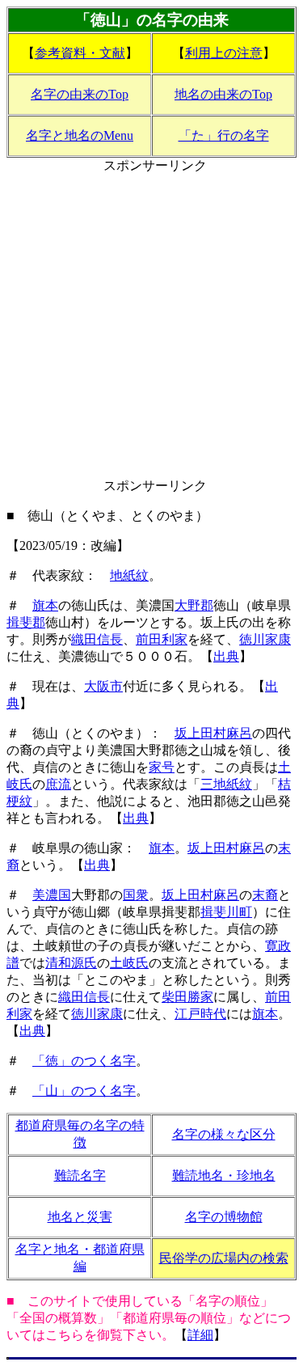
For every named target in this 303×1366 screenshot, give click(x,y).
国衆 (136, 895)
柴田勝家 (187, 997)
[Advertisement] (151, 326)
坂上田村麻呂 (213, 733)
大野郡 (194, 605)
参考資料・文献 (80, 53)
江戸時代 (200, 1014)
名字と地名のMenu (79, 135)
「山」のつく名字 (84, 1090)
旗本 (45, 605)
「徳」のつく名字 (84, 1061)
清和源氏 (71, 963)
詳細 (200, 1335)
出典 (226, 656)
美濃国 (51, 895)
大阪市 (103, 686)
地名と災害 (80, 1217)
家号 (162, 767)
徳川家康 (265, 639)
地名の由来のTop (223, 94)
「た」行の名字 (224, 135)
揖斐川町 (226, 912)
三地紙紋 (226, 784)
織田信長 (97, 639)
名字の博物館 (224, 1217)
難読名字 (80, 1175)
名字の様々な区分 (224, 1134)
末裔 (265, 895)
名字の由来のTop (79, 94)
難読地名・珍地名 (224, 1175)
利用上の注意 (224, 53)
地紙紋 (129, 575)
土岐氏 (129, 963)
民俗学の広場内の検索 (223, 1258)
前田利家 (161, 639)
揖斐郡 (25, 622)
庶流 (58, 784)
